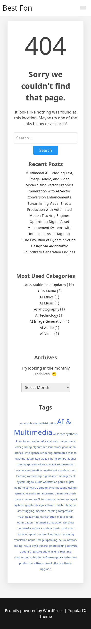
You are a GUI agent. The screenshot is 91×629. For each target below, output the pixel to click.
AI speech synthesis (65, 434)
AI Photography (46, 309)
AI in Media (46, 291)
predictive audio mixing (44, 551)
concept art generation (60, 464)
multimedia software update (34, 528)
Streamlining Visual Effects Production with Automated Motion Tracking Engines (49, 209)
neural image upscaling (43, 540)
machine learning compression (54, 511)
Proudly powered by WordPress (34, 610)
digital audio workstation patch (45, 482)
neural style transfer (36, 545)
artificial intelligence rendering (34, 453)
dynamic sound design (63, 487)
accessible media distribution (38, 423)
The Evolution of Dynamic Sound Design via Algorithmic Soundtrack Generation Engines (49, 246)
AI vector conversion (28, 441)
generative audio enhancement (34, 493)
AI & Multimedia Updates (45, 284)
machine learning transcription (37, 516)
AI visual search (50, 441)
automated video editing (41, 458)
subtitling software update (46, 557)
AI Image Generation (47, 321)
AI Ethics (47, 297)
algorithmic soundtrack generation (54, 447)
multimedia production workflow (54, 522)
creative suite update (56, 470)
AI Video (46, 333)
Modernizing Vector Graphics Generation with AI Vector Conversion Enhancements (49, 191)
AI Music (47, 303)
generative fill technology (39, 499)
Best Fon (17, 8)
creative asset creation (28, 470)
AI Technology (46, 315)
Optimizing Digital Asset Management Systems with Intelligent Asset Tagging (49, 227)
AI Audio (47, 327)
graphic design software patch (44, 505)
